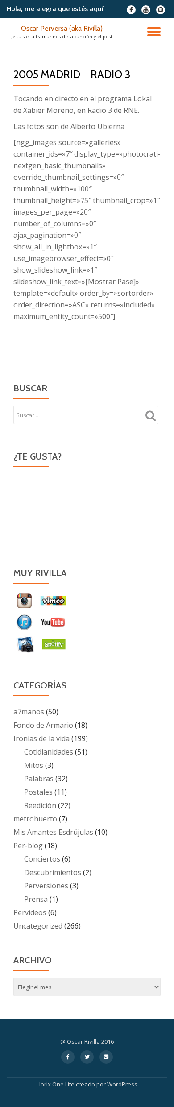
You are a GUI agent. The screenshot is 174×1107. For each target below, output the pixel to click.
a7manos (28, 712)
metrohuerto (35, 819)
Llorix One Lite (56, 1084)
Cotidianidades (48, 752)
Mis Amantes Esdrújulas (53, 832)
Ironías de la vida (41, 738)
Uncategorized (37, 926)
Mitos (33, 765)
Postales (38, 792)
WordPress (122, 1084)
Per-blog (28, 845)
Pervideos (29, 912)
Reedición (40, 805)
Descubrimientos (52, 872)
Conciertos (42, 859)
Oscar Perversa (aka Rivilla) (62, 28)
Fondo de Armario (43, 725)
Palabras (39, 779)
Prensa (36, 899)
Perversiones (46, 886)
